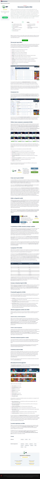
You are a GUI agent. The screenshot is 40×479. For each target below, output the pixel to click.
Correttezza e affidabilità (18, 460)
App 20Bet (25, 216)
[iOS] (22, 216)
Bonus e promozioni (18, 463)
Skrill (35, 445)
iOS (29, 439)
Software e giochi (31, 460)
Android (22, 439)
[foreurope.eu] (4, 1)
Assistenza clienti (31, 463)
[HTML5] (21, 216)
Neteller (31, 445)
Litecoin (22, 445)
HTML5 (26, 439)
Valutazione (19, 171)
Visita (5, 17)
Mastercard (27, 445)
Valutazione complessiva (25, 455)
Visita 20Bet (25, 40)
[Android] (20, 216)
